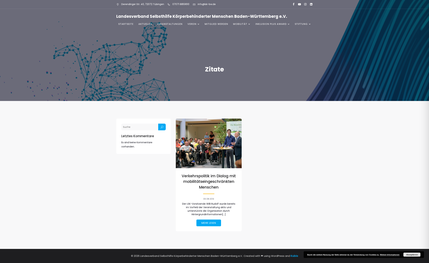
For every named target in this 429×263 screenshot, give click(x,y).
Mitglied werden (216, 24)
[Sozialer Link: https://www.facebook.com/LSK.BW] (292, 4)
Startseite (125, 24)
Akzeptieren (412, 254)
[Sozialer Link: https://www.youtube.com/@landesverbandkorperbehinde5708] (298, 4)
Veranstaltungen (169, 24)
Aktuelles (145, 24)
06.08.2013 (208, 198)
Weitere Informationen (390, 254)
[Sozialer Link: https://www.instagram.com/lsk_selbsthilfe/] (304, 4)
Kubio (294, 256)
